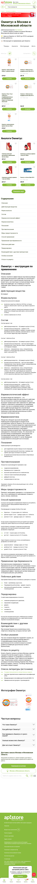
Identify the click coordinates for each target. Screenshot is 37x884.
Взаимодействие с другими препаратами (14, 252)
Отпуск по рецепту (7, 259)
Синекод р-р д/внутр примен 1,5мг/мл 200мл (9, 176)
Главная (4, 881)
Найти (34, 7)
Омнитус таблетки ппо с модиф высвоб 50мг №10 (28, 69)
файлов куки (25, 873)
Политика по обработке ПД (11, 849)
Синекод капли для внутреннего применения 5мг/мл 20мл (9, 153)
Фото (33, 46)
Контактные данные (9, 855)
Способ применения (7, 237)
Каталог (11, 881)
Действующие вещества (9, 207)
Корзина (25, 881)
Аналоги (15, 46)
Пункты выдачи (8, 833)
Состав (3, 214)
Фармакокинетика (7, 222)
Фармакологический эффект (10, 218)
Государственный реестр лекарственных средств (18, 672)
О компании (7, 859)
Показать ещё (18, 191)
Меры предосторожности (9, 233)
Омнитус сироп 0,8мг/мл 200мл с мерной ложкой (9, 69)
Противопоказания (7, 229)
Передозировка (6, 248)
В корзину (9, 78)
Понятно (20, 876)
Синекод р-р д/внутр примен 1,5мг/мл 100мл (28, 153)
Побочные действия (7, 244)
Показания (5, 225)
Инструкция (24, 46)
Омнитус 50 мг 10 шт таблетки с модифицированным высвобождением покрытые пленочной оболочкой (9, 97)
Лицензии (6, 825)
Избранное (18, 881)
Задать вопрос (8, 839)
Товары (6, 46)
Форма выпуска (6, 210)
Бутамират (18, 30)
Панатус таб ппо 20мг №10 (28, 176)
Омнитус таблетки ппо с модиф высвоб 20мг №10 (28, 97)
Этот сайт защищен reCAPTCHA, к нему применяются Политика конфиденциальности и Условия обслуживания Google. (17, 863)
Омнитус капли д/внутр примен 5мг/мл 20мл (9, 123)
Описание (4, 203)
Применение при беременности (11, 240)
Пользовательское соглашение (12, 846)
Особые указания (7, 256)
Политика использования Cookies (12, 852)
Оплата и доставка (9, 836)
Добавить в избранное (16, 59)
